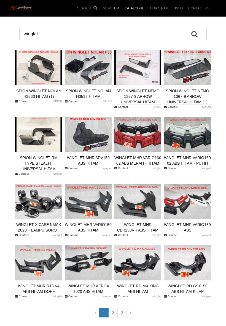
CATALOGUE (134, 8)
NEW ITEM (111, 8)
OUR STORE (160, 8)
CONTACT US (198, 8)
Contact (23, 101)
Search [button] (84, 8)
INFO (179, 8)
